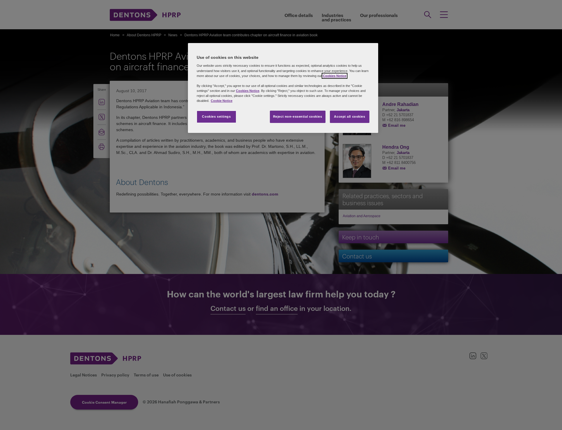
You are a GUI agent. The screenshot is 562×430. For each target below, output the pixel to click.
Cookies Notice (334, 76)
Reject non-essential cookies (297, 116)
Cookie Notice (221, 100)
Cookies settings (216, 116)
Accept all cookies (349, 116)
